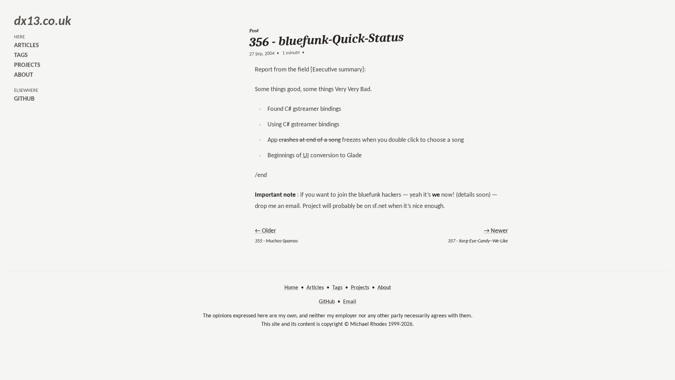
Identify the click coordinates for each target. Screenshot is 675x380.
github (24, 99)
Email (349, 302)
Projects (360, 288)
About (384, 288)
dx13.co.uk (42, 21)
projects (27, 65)
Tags (337, 288)
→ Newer (496, 231)
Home (291, 288)
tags (21, 55)
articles (26, 45)
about (23, 75)
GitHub (327, 302)
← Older (265, 231)
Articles (315, 288)
